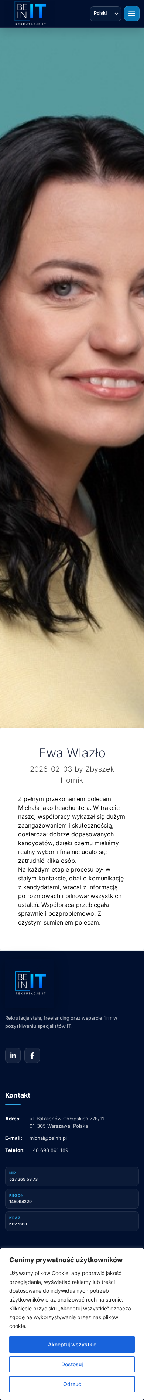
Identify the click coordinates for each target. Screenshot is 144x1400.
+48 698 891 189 (49, 1150)
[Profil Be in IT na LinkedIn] (13, 1055)
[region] (72, 1324)
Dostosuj (72, 1364)
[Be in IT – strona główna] (29, 13)
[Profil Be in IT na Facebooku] (32, 1055)
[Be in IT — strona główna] (57, 983)
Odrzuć (72, 1384)
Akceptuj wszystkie (72, 1344)
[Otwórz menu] (132, 13)
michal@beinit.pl (48, 1138)
